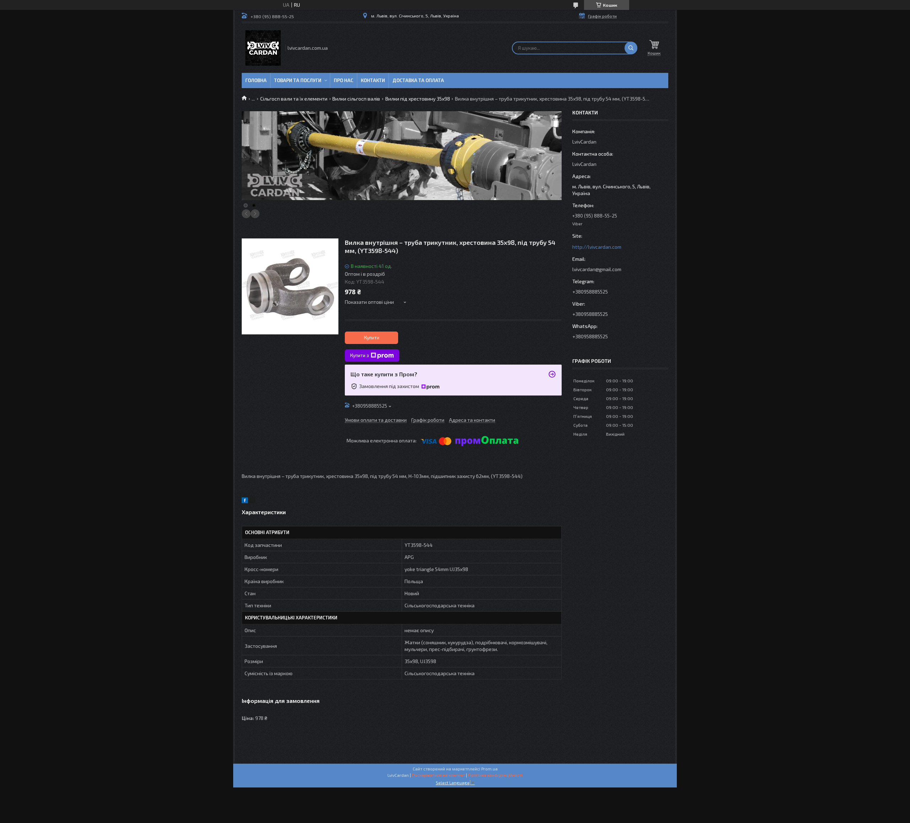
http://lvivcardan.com (596, 247)
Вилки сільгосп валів (356, 99)
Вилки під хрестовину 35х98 (417, 99)
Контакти (373, 80)
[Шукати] (631, 48)
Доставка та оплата (418, 80)
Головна (256, 80)
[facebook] (245, 501)
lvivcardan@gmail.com (596, 269)
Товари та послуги (297, 80)
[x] (252, 501)
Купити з (359, 355)
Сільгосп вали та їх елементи (293, 99)
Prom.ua (489, 768)
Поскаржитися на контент (438, 775)
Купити (371, 337)
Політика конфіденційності (495, 775)
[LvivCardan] (263, 48)
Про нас (343, 80)
